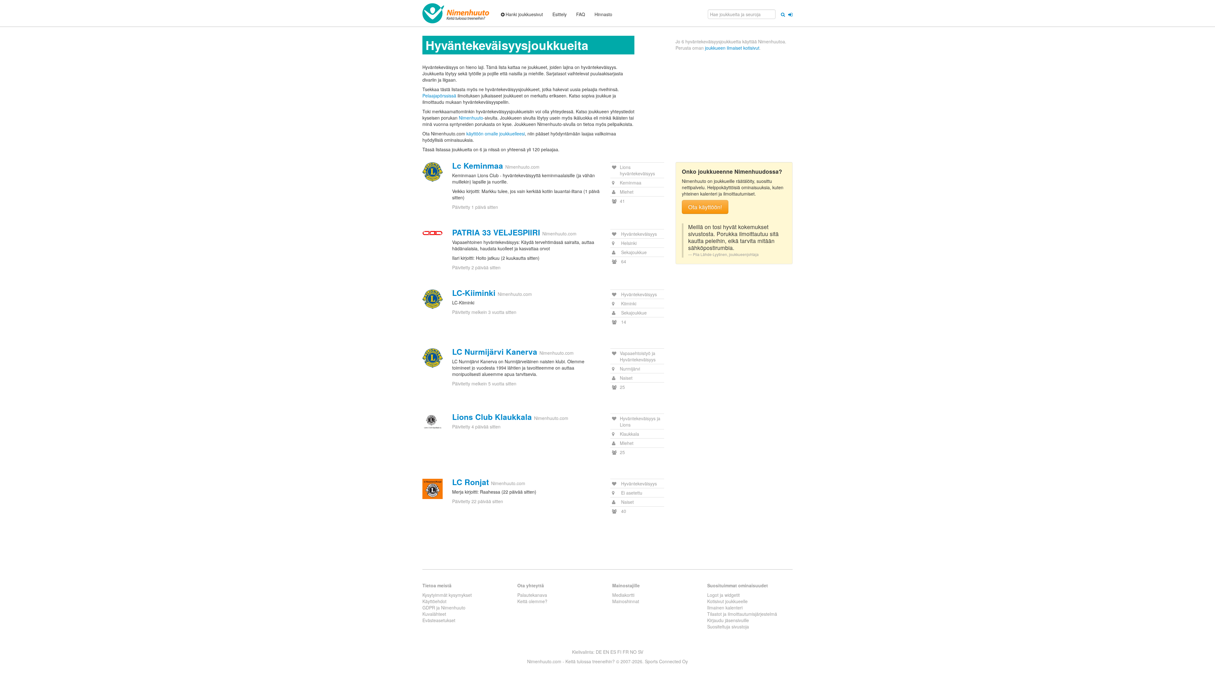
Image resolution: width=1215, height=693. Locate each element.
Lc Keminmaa (477, 165)
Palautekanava (532, 595)
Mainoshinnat (625, 601)
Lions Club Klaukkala (492, 416)
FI (619, 652)
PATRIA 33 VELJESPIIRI (496, 232)
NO (633, 652)
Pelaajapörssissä (439, 95)
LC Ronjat (470, 482)
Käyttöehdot (434, 601)
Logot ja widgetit (723, 595)
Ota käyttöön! (705, 207)
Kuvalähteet (434, 614)
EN (606, 652)
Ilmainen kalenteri (725, 607)
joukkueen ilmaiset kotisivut (732, 48)
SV (640, 652)
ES (613, 652)
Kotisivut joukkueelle (727, 601)
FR (626, 652)
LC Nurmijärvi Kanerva (494, 351)
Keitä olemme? (532, 601)
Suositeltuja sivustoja (728, 626)
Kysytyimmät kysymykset (447, 595)
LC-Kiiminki (473, 292)
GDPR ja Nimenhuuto (443, 607)
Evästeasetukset (438, 620)
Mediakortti (623, 595)
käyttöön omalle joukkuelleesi (495, 133)
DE (599, 652)
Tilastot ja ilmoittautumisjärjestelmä (742, 614)
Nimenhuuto (471, 118)
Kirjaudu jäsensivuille (728, 620)
